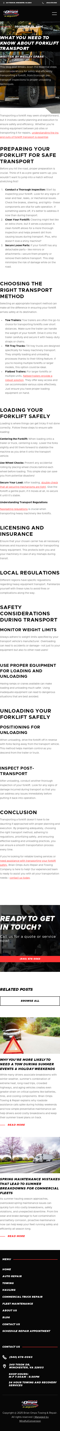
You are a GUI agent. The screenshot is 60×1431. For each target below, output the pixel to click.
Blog (6, 1317)
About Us (9, 1310)
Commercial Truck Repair (22, 1297)
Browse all (30, 1001)
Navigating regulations (14, 509)
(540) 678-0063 (30, 959)
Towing (8, 1283)
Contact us (11, 1324)
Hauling (9, 1290)
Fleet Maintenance (17, 1304)
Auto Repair (12, 1276)
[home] (13, 14)
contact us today (20, 878)
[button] (54, 13)
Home (6, 1269)
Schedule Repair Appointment (26, 1331)
